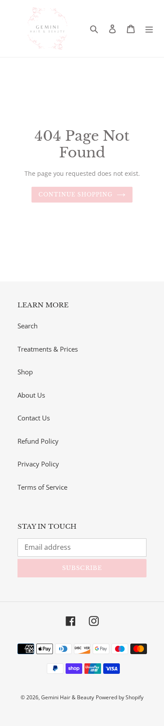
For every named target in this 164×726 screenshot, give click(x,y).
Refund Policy (38, 441)
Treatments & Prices (47, 349)
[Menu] (149, 28)
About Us (31, 395)
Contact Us (33, 417)
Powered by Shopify (119, 697)
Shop (25, 371)
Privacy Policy (38, 463)
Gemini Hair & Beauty (67, 697)
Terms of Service (42, 487)
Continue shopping (75, 194)
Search (27, 325)
